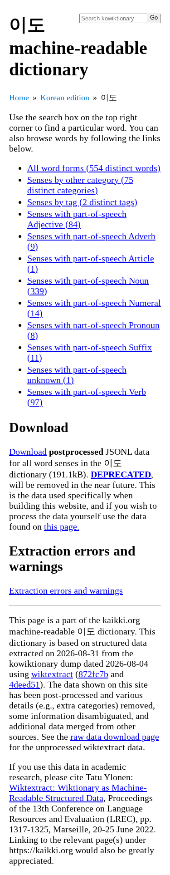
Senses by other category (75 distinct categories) (80, 185)
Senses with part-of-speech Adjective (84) (76, 219)
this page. (61, 526)
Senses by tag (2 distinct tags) (82, 202)
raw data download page (114, 737)
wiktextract (52, 674)
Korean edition (64, 97)
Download (28, 452)
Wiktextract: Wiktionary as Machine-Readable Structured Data (78, 792)
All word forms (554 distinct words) (93, 168)
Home (19, 97)
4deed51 (24, 684)
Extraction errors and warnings (66, 590)
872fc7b (93, 674)
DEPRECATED (121, 474)
